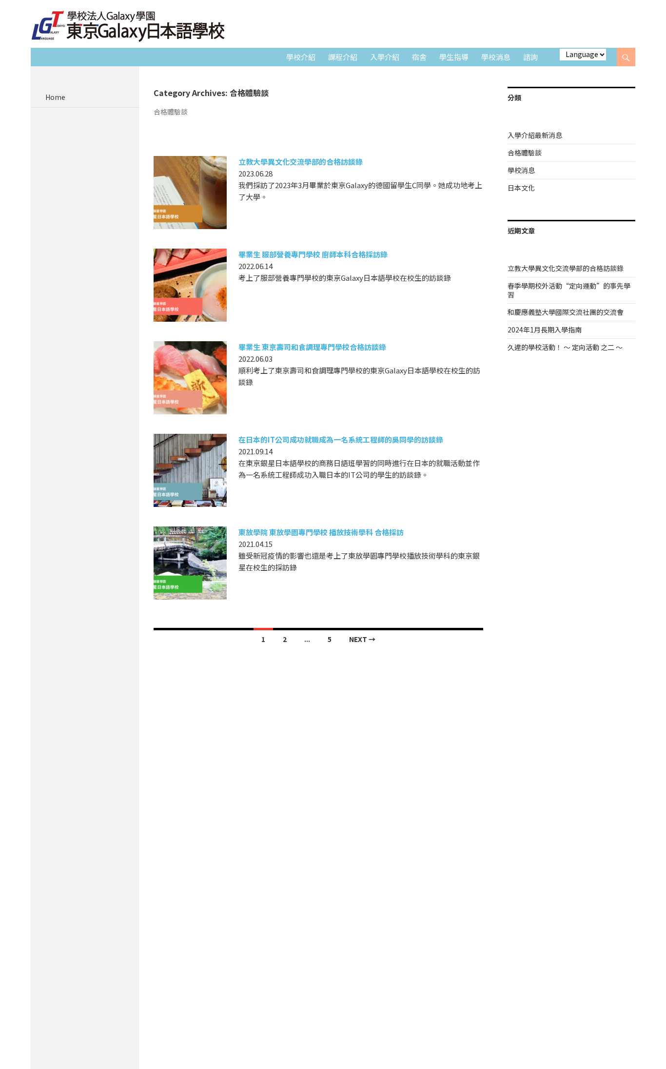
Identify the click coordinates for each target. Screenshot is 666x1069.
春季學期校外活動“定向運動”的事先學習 (569, 290)
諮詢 (530, 57)
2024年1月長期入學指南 (545, 329)
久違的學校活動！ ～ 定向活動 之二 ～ (565, 347)
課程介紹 (342, 57)
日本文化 (521, 188)
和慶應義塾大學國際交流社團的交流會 (566, 312)
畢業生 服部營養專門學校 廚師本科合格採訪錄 (313, 254)
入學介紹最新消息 (535, 135)
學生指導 (454, 57)
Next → (362, 639)
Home (55, 97)
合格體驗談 (525, 152)
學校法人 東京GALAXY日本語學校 (128, 25)
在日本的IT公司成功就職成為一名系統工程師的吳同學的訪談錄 (340, 439)
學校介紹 (300, 57)
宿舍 (419, 57)
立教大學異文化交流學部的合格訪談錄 (300, 161)
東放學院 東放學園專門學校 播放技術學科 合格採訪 (321, 532)
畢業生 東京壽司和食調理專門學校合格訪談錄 (312, 347)
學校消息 (495, 57)
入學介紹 (384, 57)
